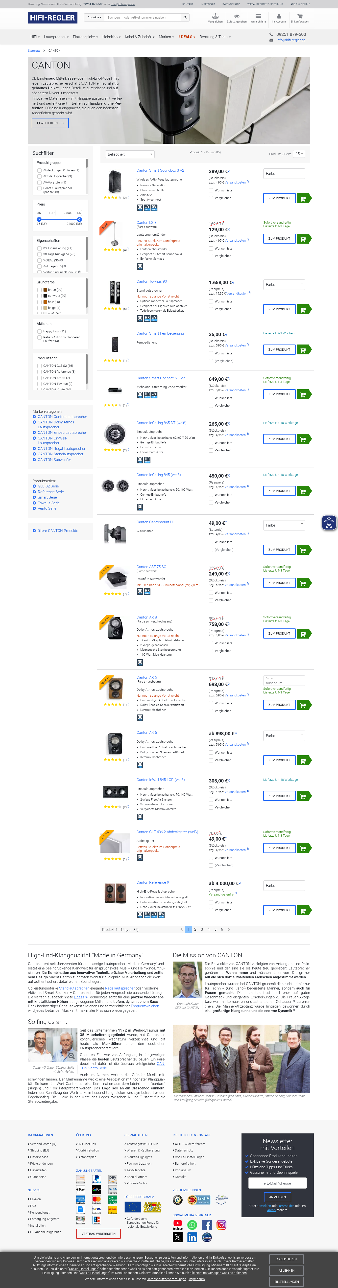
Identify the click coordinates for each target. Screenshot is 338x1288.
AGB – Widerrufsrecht (190, 1144)
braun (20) (54, 290)
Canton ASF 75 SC (151, 567)
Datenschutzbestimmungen (166, 1279)
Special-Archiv (137, 1177)
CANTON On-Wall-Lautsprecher (52, 440)
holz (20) (53, 302)
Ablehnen (286, 1270)
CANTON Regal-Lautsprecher (61, 448)
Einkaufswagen (299, 21)
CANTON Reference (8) (59, 371)
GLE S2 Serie (48, 486)
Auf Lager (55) (53, 266)
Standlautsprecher (74, 988)
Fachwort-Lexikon (139, 1163)
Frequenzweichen (145, 1006)
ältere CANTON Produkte (58, 531)
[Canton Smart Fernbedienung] (115, 344)
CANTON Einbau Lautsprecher (62, 432)
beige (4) (53, 308)
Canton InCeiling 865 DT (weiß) (162, 423)
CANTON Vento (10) (57, 389)
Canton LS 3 (146, 222)
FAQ (33, 1206)
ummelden (286, 1206)
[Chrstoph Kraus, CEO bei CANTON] (187, 996)
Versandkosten (235, 182)
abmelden (264, 1206)
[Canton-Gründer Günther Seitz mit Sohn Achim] (52, 1060)
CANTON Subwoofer (54, 460)
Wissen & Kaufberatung (143, 1150)
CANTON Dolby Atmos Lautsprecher (56, 424)
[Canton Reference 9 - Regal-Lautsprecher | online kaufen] (115, 893)
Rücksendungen (41, 1163)
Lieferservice (39, 1157)
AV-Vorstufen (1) (54, 182)
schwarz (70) (56, 296)
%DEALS (185, 37)
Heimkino (110, 37)
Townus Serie (49, 503)
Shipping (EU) (39, 1150)
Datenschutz (231, 4)
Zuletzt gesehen (237, 21)
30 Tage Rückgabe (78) (59, 254)
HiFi (33, 37)
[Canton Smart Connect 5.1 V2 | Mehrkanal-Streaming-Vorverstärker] (115, 389)
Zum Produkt (279, 198)
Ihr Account (279, 21)
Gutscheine (38, 1177)
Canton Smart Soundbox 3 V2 (160, 170)
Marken (165, 37)
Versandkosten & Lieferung (265, 4)
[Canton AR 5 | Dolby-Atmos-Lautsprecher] (115, 744)
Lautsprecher (55, 37)
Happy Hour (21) (54, 331)
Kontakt (187, 4)
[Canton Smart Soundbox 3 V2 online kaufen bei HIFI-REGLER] (115, 181)
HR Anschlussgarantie (45, 1232)
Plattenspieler (84, 37)
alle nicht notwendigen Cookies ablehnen (218, 1273)
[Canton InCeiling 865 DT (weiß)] (115, 434)
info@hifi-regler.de (123, 4)
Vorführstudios (88, 1150)
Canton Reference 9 (153, 882)
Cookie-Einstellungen (83, 1269)
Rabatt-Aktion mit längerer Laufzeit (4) (61, 339)
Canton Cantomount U (155, 522)
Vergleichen (215, 21)
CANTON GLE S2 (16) (58, 366)
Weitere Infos (52, 123)
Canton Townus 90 (152, 281)
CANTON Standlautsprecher (60, 454)
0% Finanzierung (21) (57, 248)
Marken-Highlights (139, 1157)
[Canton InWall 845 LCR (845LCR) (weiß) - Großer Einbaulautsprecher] (115, 791)
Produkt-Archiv (137, 1183)
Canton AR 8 (147, 617)
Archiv (271, 1210)
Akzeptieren (286, 1259)
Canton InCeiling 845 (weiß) (159, 475)
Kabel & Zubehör (138, 37)
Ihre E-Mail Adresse (275, 1183)
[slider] (39, 219)
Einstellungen (286, 1282)
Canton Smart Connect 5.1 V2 (161, 378)
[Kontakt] (281, 33)
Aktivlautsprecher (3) (57, 176)
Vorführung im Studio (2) (60, 272)
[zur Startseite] (52, 17)
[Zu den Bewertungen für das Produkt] (113, 198)
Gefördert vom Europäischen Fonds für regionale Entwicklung (143, 1223)
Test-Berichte (136, 1170)
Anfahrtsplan (87, 1157)
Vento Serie (47, 508)
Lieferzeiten (38, 1170)
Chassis (80, 997)
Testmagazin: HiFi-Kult (142, 1144)
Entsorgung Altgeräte (44, 1219)
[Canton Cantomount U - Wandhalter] (115, 533)
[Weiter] (229, 929)
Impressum (197, 1279)
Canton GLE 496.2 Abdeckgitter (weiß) (167, 832)
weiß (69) (54, 314)
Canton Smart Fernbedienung (160, 333)
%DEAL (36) (51, 260)
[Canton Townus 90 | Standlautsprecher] (115, 292)
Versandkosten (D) (43, 1144)
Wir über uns (87, 1144)
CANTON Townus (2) (57, 384)
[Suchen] (185, 17)
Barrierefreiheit (185, 1163)
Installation (38, 1225)
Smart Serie (47, 497)
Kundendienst (39, 1212)
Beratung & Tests (214, 37)
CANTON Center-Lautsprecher (62, 416)
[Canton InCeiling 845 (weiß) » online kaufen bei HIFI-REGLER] (115, 486)
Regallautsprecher (120, 988)
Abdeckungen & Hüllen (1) (61, 170)
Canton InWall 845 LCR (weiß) (161, 780)
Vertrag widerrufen (99, 1234)
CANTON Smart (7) (56, 378)
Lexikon (35, 1199)
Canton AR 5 (147, 677)
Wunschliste (258, 21)
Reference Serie (51, 492)
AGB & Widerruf (300, 4)
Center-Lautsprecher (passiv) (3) (57, 190)
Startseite (34, 50)
